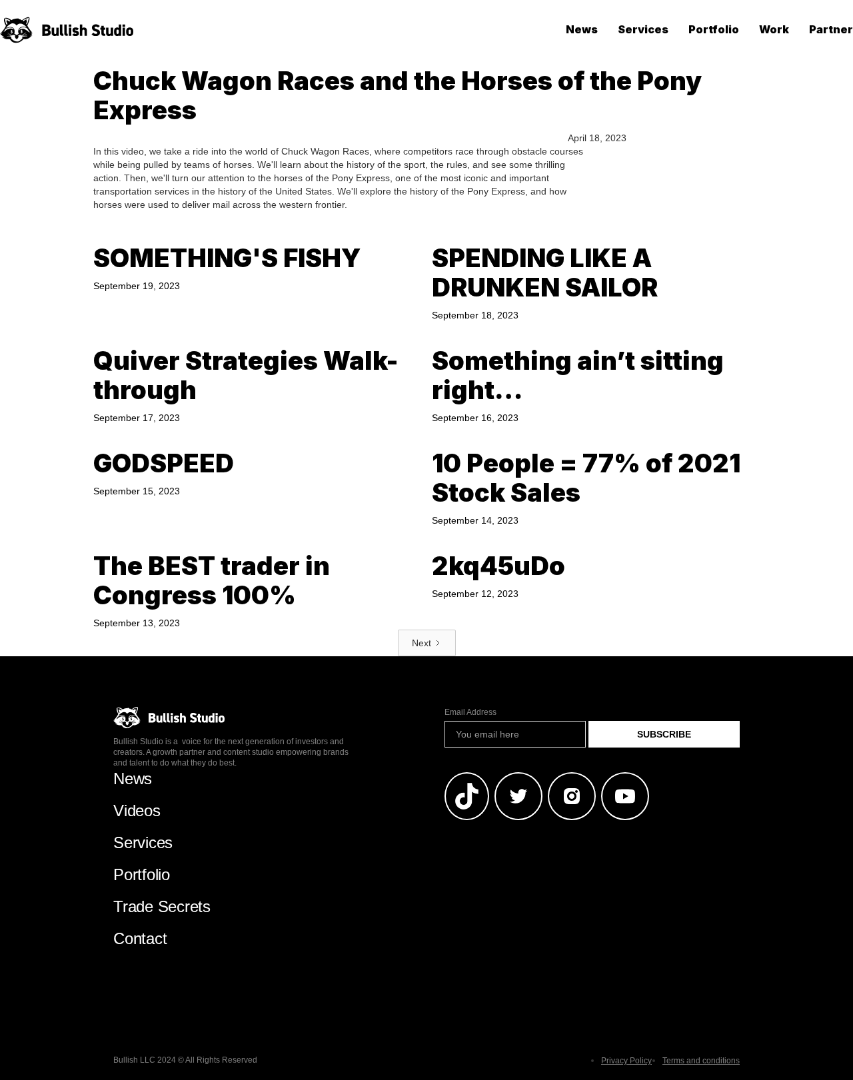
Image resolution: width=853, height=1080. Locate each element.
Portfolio (713, 29)
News (582, 29)
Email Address (470, 712)
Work (774, 29)
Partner (831, 29)
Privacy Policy (626, 1060)
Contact (140, 938)
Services (643, 29)
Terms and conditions (701, 1060)
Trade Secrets (162, 906)
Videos (137, 810)
